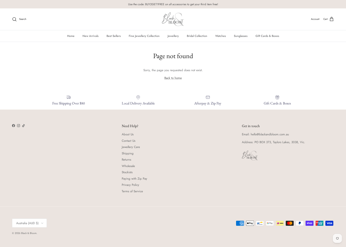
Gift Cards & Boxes (267, 36)
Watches (220, 36)
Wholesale (128, 166)
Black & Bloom (28, 233)
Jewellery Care (131, 147)
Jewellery (173, 36)
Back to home (173, 78)
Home (70, 36)
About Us (128, 134)
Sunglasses (240, 36)
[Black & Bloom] (173, 19)
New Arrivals (90, 36)
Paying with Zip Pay (134, 178)
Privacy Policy (130, 185)
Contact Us (128, 141)
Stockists (127, 172)
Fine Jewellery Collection (144, 36)
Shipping (128, 153)
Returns (126, 159)
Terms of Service (132, 191)
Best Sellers (114, 36)
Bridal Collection (197, 36)
